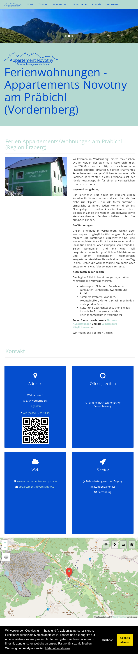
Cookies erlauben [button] (125, 639)
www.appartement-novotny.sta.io (37, 481)
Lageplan (35, 406)
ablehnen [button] (107, 639)
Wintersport (60, 4)
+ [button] (5, 542)
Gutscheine (80, 4)
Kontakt (96, 4)
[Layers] (6, 557)
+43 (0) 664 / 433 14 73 (36, 413)
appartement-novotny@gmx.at (37, 486)
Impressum (113, 4)
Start (30, 4)
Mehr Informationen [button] (57, 648)
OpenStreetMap (119, 616)
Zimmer (43, 4)
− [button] (5, 547)
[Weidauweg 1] (35, 430)
